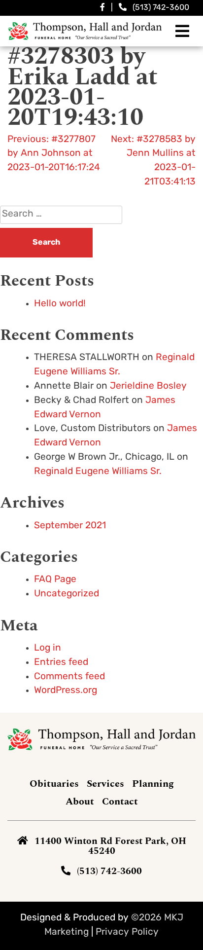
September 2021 (70, 526)
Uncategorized (66, 594)
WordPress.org (65, 690)
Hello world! (60, 304)
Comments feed (69, 677)
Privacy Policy (127, 932)
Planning (153, 783)
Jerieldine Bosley (148, 386)
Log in (47, 648)
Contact (120, 801)
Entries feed (61, 662)
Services (105, 783)
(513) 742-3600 (161, 8)
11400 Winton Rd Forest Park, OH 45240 (110, 846)
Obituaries (54, 783)
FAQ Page (55, 580)
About (80, 801)
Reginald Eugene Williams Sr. (98, 471)
